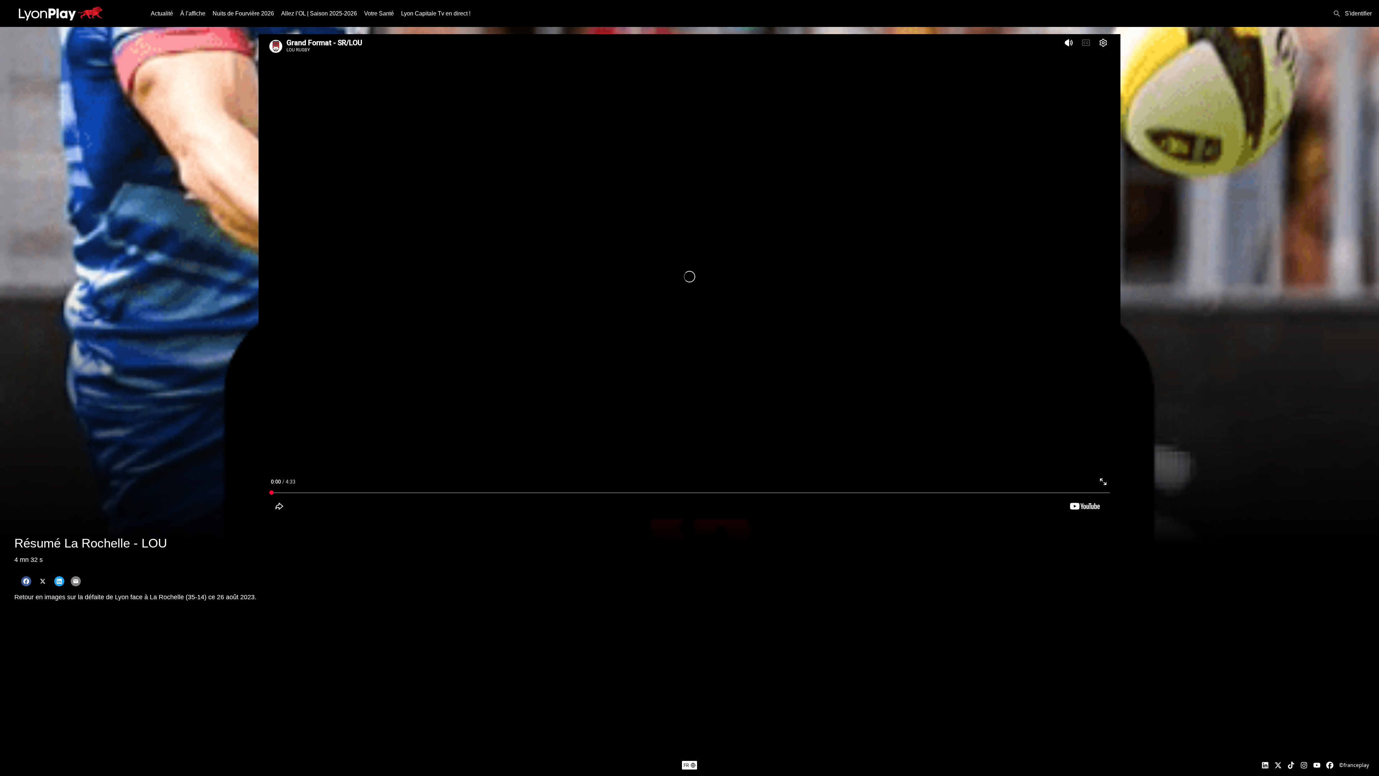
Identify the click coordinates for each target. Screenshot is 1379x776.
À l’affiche (192, 13)
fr (686, 765)
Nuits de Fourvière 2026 (243, 13)
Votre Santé (379, 13)
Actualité (162, 13)
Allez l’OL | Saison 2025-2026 (319, 13)
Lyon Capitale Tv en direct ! (435, 13)
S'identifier (1358, 13)
